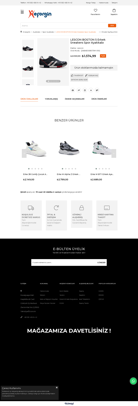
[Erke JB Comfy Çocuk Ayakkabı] (35, 147)
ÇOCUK (101, 299)
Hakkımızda (103, 3)
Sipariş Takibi (84, 303)
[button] (48, 81)
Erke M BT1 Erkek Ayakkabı (103, 174)
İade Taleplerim (84, 299)
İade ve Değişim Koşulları (49, 299)
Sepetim (82, 295)
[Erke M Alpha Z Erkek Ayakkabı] (69, 147)
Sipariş (81, 291)
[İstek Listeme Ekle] (72, 90)
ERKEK (101, 295)
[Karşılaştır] (78, 90)
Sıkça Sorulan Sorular (47, 303)
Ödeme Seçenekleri (74, 99)
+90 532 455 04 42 (30, 317)
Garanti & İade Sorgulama (69, 299)
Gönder (101, 262)
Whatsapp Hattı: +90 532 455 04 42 (58, 3)
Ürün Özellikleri (29, 99)
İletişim (115, 3)
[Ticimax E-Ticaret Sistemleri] (69, 403)
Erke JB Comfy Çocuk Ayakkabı (35, 174)
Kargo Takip (91, 3)
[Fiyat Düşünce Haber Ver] (91, 90)
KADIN (101, 291)
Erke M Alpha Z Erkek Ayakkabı (69, 174)
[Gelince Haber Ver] (97, 90)
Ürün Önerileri (99, 99)
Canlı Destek (64, 291)
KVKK (62, 303)
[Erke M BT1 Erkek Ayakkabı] (103, 147)
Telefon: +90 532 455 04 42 (30, 3)
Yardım (62, 295)
